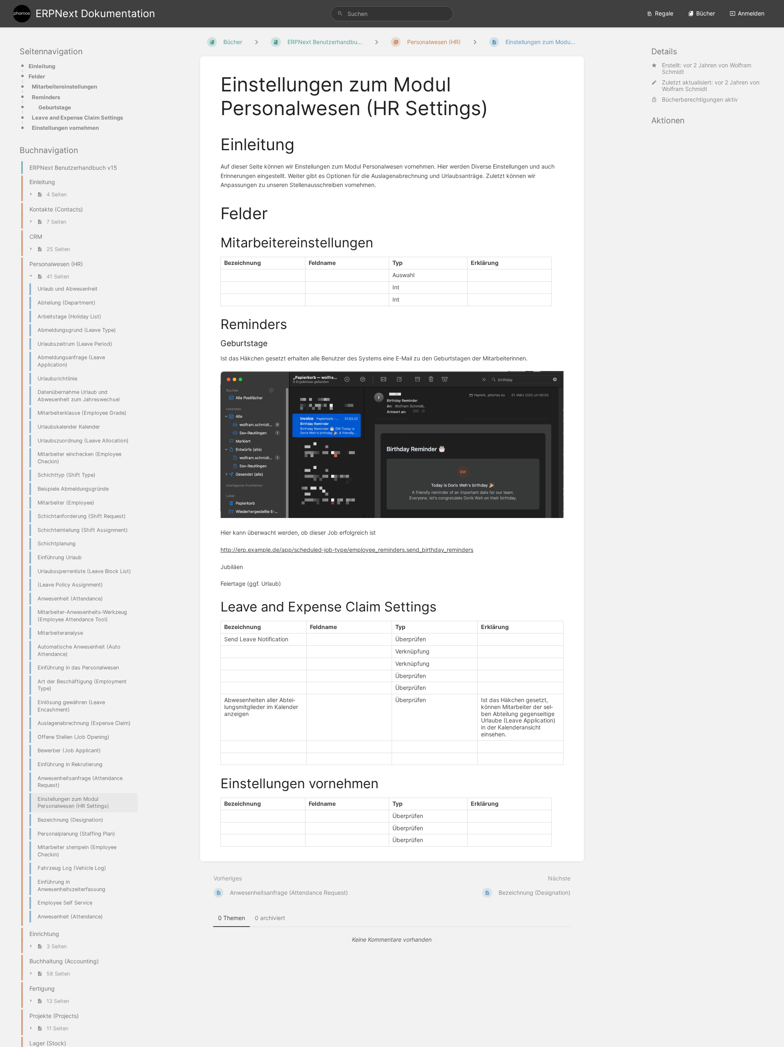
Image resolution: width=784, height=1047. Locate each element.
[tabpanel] (392, 939)
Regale (664, 13)
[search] (392, 13)
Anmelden (751, 13)
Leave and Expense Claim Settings (77, 117)
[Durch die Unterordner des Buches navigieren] (256, 41)
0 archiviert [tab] (270, 917)
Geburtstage (54, 107)
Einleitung (42, 66)
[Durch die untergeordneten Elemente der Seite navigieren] (475, 41)
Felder (37, 76)
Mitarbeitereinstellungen (64, 86)
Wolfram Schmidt (684, 89)
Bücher (705, 13)
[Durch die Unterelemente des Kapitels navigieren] (376, 41)
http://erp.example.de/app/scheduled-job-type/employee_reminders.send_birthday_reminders (346, 549)
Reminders (46, 97)
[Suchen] (340, 13)
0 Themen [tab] (231, 917)
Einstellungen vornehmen (65, 127)
